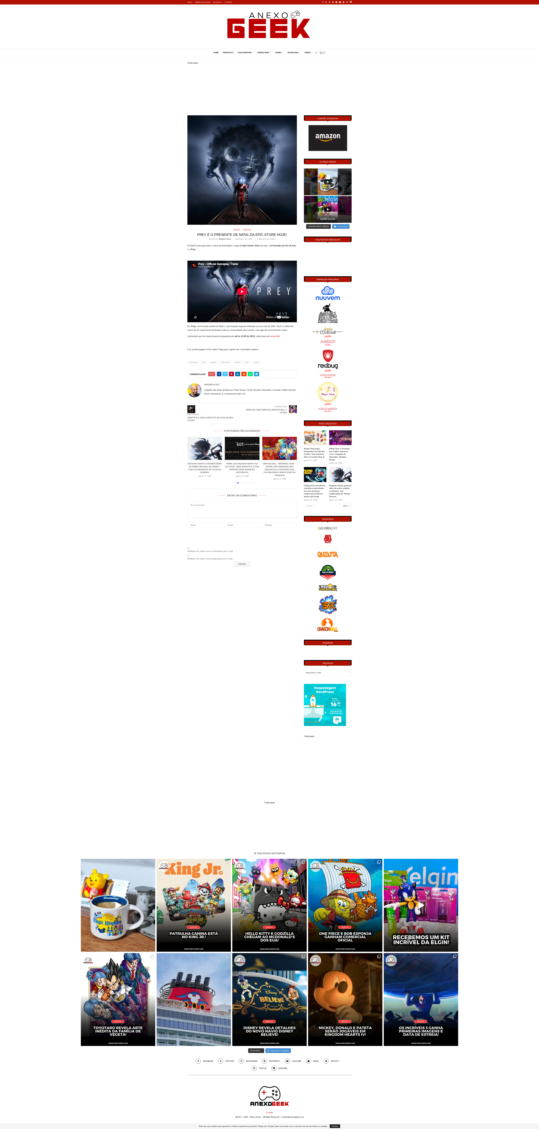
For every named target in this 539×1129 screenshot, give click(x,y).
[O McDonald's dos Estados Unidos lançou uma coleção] (269, 905)
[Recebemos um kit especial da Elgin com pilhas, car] (421, 905)
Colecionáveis (245, 53)
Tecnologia (293, 53)
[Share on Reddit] (244, 374)
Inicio (189, 2)
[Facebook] (322, 2)
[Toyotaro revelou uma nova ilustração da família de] (118, 999)
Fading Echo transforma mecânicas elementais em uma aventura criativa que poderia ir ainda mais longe (314, 491)
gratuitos (225, 362)
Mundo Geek (263, 53)
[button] (191, 460)
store (256, 362)
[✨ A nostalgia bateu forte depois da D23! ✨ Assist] (194, 999)
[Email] (340, 2)
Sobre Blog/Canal (203, 2)
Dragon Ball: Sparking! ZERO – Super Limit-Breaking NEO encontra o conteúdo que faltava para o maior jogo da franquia (204, 469)
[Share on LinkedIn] (237, 374)
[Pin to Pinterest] (231, 374)
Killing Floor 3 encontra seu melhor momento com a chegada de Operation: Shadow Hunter (339, 454)
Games (278, 53)
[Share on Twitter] (225, 374)
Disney (308, 53)
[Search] (316, 53)
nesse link (274, 336)
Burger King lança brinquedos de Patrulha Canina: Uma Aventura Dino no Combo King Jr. (314, 453)
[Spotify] (343, 2)
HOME (216, 53)
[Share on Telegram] (256, 374)
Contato (228, 2)
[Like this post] (212, 374)
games (213, 362)
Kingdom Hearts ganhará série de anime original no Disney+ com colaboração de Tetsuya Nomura (340, 491)
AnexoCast (228, 53)
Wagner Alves (225, 239)
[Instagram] (329, 2)
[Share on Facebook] (219, 374)
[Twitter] (326, 2)
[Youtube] (336, 2)
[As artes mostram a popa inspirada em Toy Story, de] (269, 999)
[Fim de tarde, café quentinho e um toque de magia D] (118, 905)
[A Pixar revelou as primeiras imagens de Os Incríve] (421, 999)
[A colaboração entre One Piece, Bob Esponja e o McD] (345, 905)
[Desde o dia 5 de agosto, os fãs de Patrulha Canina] (194, 905)
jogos (237, 362)
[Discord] (351, 2)
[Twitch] (347, 2)
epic (204, 362)
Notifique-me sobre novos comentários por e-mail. (210, 551)
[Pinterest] (333, 2)
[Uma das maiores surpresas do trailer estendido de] (345, 999)
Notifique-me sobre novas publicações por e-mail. (210, 558)
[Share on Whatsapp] (250, 374)
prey (247, 362)
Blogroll (217, 2)
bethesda (193, 362)
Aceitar (335, 1126)
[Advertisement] (269, 84)
